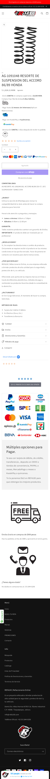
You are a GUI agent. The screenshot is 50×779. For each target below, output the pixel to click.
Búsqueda (8, 655)
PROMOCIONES (10, 635)
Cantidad (5, 145)
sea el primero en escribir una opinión (25, 385)
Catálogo (8, 666)
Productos (8, 619)
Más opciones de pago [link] (25, 178)
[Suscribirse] (42, 751)
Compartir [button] (8, 348)
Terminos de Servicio (12, 682)
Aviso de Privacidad (12, 671)
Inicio (7, 609)
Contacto (8, 640)
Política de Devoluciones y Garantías (18, 676)
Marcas (7, 625)
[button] (2, 13)
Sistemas (8, 630)
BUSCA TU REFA (10, 614)
